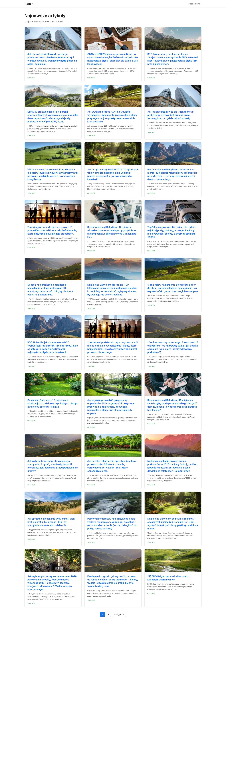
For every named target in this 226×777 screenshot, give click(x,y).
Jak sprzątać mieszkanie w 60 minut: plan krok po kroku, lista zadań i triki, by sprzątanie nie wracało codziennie (51, 522)
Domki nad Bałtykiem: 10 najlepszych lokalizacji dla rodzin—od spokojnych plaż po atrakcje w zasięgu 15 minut (52, 403)
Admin (28, 3)
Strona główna (195, 4)
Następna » (119, 614)
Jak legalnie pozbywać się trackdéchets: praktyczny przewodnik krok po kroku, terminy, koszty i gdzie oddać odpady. (170, 115)
